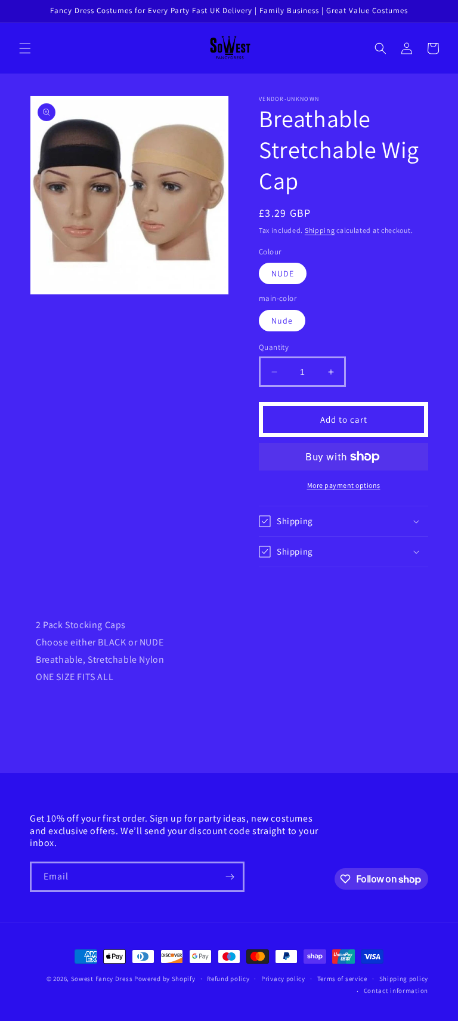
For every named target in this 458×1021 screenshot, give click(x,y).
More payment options (343, 485)
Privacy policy (283, 978)
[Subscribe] (229, 877)
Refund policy (228, 978)
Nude (282, 320)
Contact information (396, 990)
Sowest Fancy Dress (102, 978)
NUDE (282, 273)
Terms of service (342, 978)
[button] (25, 48)
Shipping (320, 230)
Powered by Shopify (165, 978)
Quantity (274, 347)
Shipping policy (404, 978)
